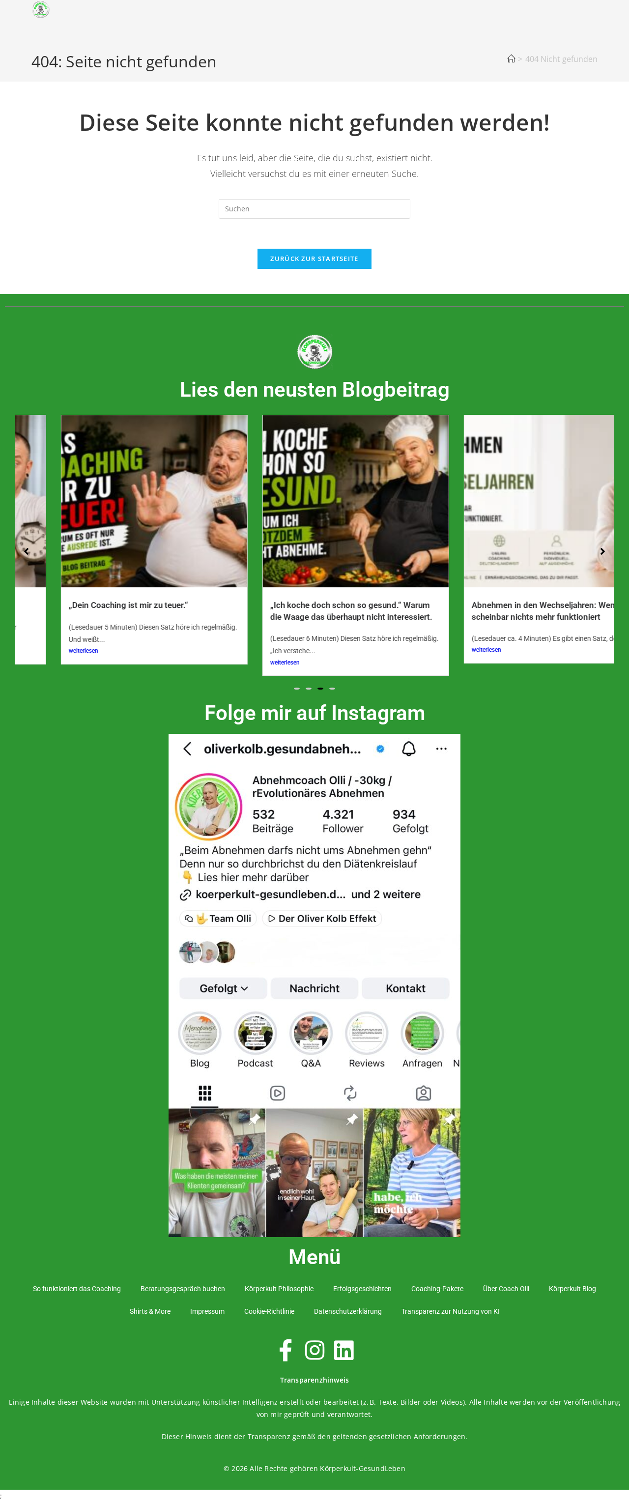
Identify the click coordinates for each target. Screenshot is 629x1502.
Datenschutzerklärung (348, 1311)
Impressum (207, 1311)
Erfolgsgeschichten (362, 1289)
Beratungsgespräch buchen (183, 1289)
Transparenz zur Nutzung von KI (450, 1311)
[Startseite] (511, 59)
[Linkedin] (343, 1350)
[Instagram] (314, 1350)
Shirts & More (150, 1311)
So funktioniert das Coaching (77, 1289)
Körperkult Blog (572, 1289)
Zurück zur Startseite (314, 258)
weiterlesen (42, 650)
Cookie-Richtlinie (269, 1311)
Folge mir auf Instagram (314, 713)
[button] (297, 689)
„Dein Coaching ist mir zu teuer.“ (87, 605)
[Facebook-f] (285, 1350)
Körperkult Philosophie (279, 1289)
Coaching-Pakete (437, 1289)
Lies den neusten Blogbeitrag (315, 389)
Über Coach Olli (506, 1289)
